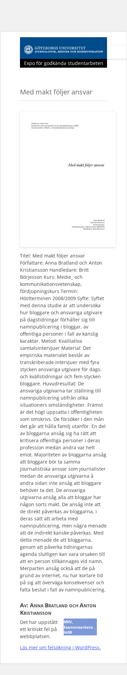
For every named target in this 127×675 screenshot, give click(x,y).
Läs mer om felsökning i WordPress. (60, 647)
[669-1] (68, 245)
